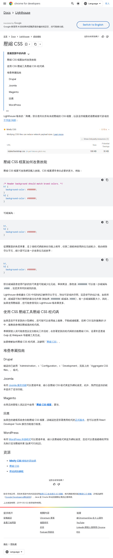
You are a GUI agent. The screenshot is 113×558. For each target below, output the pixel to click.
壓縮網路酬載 (16, 471)
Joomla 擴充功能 (18, 385)
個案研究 (44, 522)
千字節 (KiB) (10, 120)
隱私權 (13, 544)
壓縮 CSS (51, 341)
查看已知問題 (10, 522)
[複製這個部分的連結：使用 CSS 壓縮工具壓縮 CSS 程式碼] (62, 312)
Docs (7, 13)
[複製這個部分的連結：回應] (12, 413)
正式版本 (79, 420)
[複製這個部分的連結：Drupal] (15, 359)
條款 (6, 544)
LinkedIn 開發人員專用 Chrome (91, 527)
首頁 (5, 36)
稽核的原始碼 (22, 460)
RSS (78, 532)
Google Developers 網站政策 (18, 497)
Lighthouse (22, 13)
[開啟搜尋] (72, 3)
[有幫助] (103, 36)
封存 (42, 527)
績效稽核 (37, 36)
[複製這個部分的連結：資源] (13, 452)
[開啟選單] (5, 3)
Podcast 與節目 (47, 532)
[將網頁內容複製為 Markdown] (35, 44)
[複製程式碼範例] (107, 180)
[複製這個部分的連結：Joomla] (16, 379)
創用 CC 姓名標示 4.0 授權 (51, 494)
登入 (107, 3)
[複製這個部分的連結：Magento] (19, 398)
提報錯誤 (8, 518)
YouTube (80, 522)
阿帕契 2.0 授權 (85, 494)
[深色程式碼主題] (102, 180)
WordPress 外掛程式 (20, 439)
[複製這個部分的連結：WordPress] (21, 433)
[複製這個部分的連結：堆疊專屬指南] (28, 351)
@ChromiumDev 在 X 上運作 (90, 518)
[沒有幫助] (107, 36)
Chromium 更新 (47, 518)
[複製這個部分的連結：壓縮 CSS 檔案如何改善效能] (50, 162)
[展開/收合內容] (28, 54)
